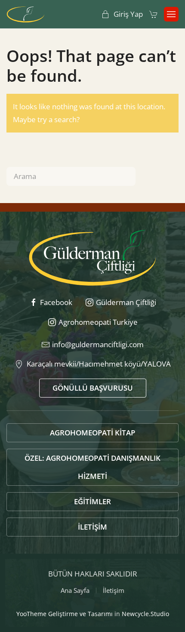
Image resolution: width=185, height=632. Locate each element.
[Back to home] (25, 14)
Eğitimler (92, 501)
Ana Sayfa (75, 590)
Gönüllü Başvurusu (92, 388)
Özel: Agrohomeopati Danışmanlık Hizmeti (92, 467)
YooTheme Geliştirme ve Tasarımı (64, 614)
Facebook (56, 302)
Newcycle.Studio (145, 614)
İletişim (92, 527)
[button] (171, 14)
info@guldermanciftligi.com (98, 344)
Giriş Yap (128, 14)
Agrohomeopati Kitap (92, 433)
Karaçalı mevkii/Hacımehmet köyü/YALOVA (97, 364)
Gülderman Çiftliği (126, 302)
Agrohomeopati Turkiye (98, 322)
